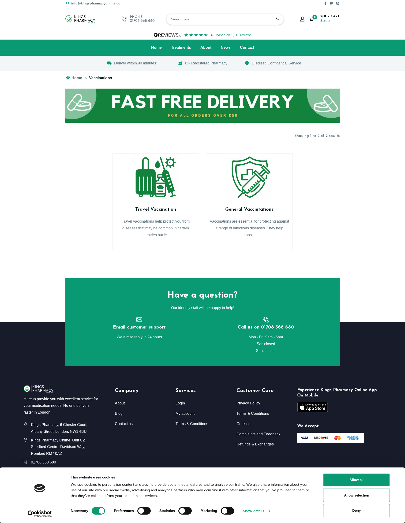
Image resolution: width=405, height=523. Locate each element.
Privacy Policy (248, 403)
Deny (356, 510)
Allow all (356, 480)
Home (156, 47)
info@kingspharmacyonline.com (96, 3)
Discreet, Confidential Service (276, 63)
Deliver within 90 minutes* (136, 63)
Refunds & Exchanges (255, 444)
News (226, 47)
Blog (119, 413)
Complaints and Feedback (258, 434)
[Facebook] (325, 3)
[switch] (144, 511)
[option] (132, 63)
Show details (253, 511)
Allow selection (356, 495)
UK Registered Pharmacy (206, 63)
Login (180, 403)
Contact (247, 47)
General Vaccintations (249, 209)
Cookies (243, 424)
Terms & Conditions (192, 424)
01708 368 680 (142, 21)
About (205, 47)
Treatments (181, 47)
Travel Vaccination (155, 209)
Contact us (124, 424)
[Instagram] (338, 3)
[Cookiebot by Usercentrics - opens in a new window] (39, 513)
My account (185, 413)
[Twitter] (331, 3)
